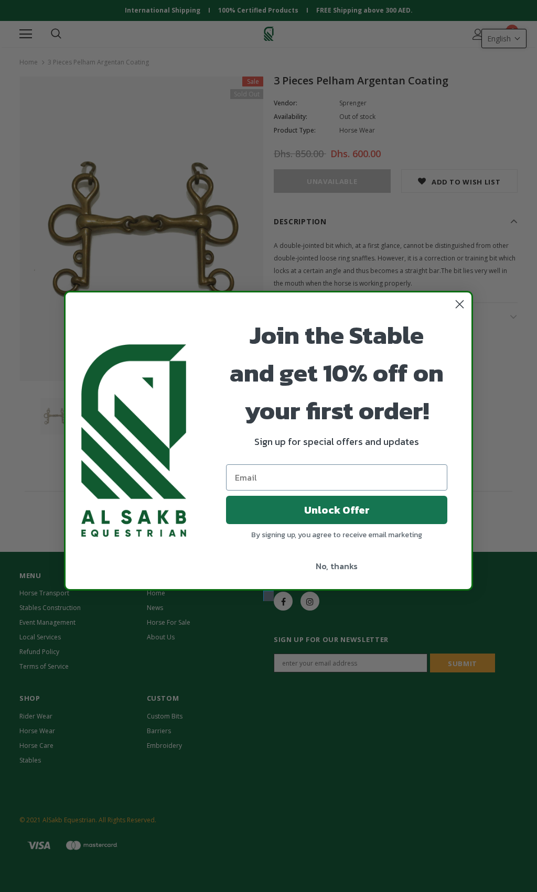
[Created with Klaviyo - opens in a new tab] (268, 596)
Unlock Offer (337, 510)
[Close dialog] (459, 304)
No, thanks (337, 566)
